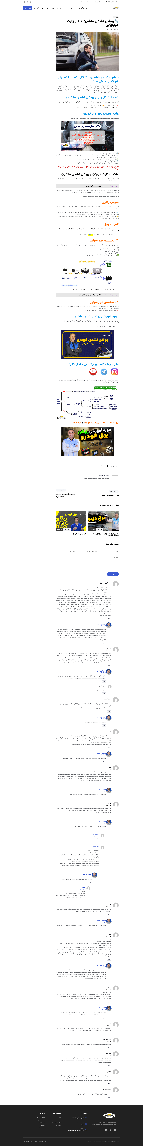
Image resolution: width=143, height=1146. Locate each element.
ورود (47, 8)
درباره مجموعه (41, 1123)
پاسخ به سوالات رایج (56, 1120)
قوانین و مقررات (42, 1141)
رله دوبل (91, 235)
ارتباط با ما (26, 1141)
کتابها (75, 8)
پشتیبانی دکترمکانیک (62, 8)
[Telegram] (24, 2)
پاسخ (109, 618)
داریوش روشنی (115, 29)
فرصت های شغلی (40, 1117)
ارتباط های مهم (41, 1120)
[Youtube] (27, 2)
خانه (91, 8)
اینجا (78, 290)
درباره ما (52, 8)
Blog (60, 1117)
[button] (34, 8)
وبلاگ (70, 8)
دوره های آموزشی (83, 8)
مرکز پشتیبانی (33, 1141)
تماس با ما (42, 1128)
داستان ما (58, 1125)
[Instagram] (30, 2)
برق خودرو (116, 17)
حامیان (43, 1125)
